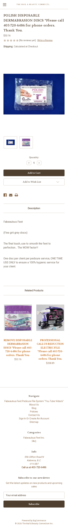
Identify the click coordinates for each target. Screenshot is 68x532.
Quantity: (34, 157)
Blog (34, 408)
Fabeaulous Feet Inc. (34, 437)
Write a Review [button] (45, 40)
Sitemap (34, 422)
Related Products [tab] (34, 290)
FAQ (34, 441)
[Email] (10, 195)
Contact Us (34, 415)
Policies (34, 411)
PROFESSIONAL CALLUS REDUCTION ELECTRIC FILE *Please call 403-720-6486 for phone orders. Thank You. (50, 350)
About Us (34, 404)
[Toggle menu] (4, 4)
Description (34, 208)
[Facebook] (5, 195)
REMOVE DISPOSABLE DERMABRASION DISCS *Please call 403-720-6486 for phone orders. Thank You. (17, 348)
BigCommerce (39, 520)
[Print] (16, 195)
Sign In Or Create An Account (34, 418)
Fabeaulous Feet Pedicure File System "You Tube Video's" (34, 401)
